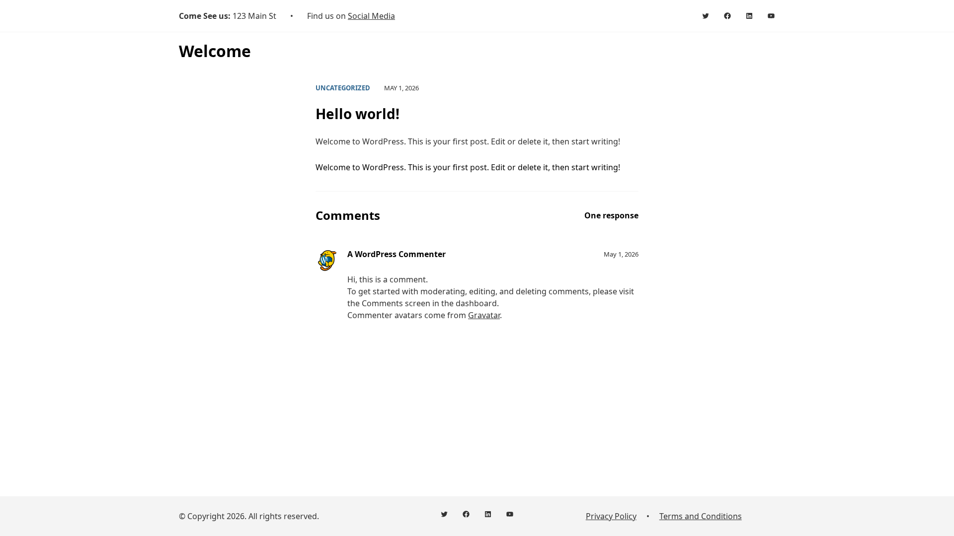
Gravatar (484, 315)
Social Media (371, 15)
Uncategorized (343, 87)
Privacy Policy (611, 516)
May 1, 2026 (621, 254)
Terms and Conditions (700, 516)
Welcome (215, 51)
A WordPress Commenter (396, 254)
